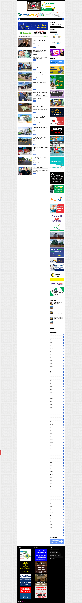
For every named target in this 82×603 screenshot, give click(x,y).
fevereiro (57, 343)
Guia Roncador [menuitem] (42, 19)
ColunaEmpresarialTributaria (54, 551)
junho (57, 337)
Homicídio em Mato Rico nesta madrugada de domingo (39, 73)
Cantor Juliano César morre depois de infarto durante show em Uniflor (40, 40)
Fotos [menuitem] (48, 19)
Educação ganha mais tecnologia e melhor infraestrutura (40, 148)
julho (57, 336)
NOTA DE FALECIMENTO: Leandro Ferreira (58, 303)
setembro (57, 351)
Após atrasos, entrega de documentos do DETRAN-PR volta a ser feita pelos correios (40, 105)
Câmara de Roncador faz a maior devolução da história (40, 63)
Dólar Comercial (52, 64)
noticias (59, 555)
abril (57, 340)
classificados (51, 549)
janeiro (57, 345)
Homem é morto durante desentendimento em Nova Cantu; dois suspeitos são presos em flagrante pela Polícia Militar (58, 313)
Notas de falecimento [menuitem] (35, 19)
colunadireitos (56, 549)
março (57, 342)
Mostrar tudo (46, 36)
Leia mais (34, 47)
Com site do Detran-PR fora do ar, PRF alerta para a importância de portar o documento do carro (40, 94)
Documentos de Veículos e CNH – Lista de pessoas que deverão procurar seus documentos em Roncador (40, 52)
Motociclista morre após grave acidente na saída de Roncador (58, 307)
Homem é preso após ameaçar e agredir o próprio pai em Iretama (58, 318)
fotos (56, 555)
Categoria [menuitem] (27, 19)
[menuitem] (19, 19)
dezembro (57, 383)
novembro (57, 348)
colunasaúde (57, 552)
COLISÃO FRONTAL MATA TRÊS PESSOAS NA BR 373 (39, 138)
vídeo (50, 558)
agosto (57, 334)
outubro (57, 386)
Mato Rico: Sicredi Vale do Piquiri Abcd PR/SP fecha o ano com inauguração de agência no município (40, 117)
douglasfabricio (52, 555)
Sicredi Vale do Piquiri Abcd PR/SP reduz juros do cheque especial (40, 128)
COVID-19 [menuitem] (22, 19)
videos (53, 558)
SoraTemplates (23, 601)
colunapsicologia (52, 552)
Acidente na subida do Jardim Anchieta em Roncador (39, 158)
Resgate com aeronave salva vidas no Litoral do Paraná (40, 83)
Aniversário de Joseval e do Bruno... (40, 167)
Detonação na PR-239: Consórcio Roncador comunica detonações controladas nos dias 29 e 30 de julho (59, 323)
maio (57, 339)
